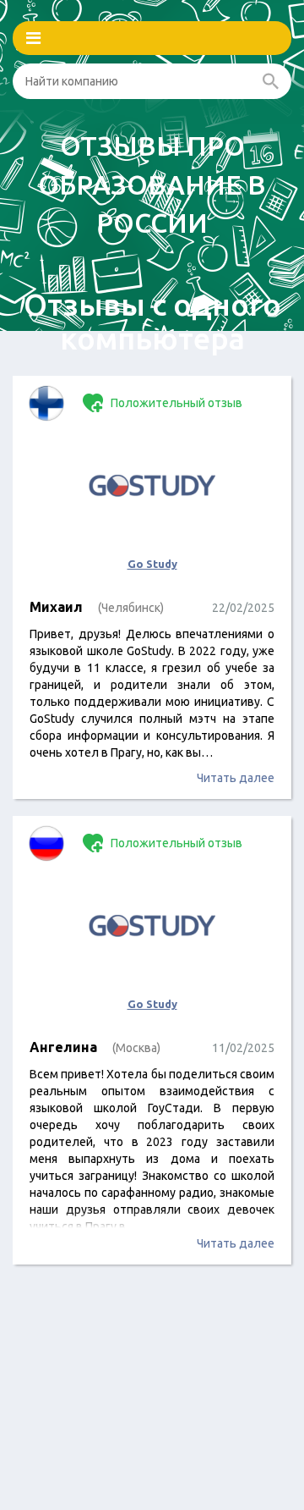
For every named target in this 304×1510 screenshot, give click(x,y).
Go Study (152, 564)
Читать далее (235, 778)
